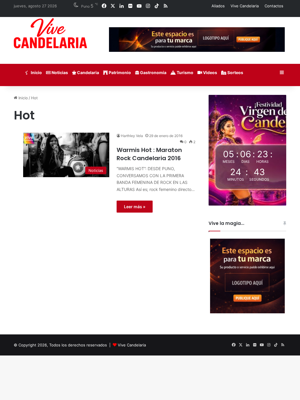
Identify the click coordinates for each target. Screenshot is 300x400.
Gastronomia (152, 72)
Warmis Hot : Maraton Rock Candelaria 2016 (149, 154)
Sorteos (234, 72)
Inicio (36, 72)
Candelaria (87, 72)
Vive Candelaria (245, 6)
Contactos (274, 6)
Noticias (59, 72)
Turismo (184, 72)
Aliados (218, 6)
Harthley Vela (132, 136)
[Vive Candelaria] (50, 33)
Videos (209, 72)
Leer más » (134, 206)
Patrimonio (119, 72)
